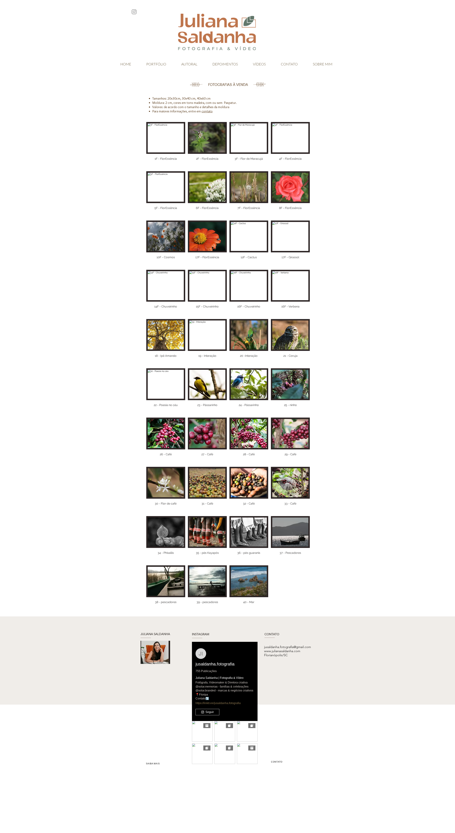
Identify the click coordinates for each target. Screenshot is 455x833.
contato (207, 111)
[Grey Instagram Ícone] (134, 12)
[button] (165, 145)
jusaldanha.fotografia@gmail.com (287, 647)
